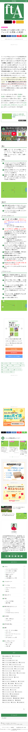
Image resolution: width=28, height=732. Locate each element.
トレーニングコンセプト (15, 569)
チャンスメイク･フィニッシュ (15, 633)
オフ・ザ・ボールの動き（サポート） (10, 660)
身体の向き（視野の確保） (9, 700)
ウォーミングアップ (8, 658)
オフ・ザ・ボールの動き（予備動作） (17, 363)
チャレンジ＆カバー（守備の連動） (10, 681)
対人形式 (14, 616)
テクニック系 (15, 642)
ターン (16, 677)
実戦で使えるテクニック (14, 606)
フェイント (4, 369)
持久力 (15, 591)
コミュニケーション (20, 668)
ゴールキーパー (14, 581)
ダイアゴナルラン (7, 679)
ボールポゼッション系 (15, 637)
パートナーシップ (15, 572)
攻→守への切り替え (8, 698)
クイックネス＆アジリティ (16, 664)
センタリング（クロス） (8, 677)
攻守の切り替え (14, 624)
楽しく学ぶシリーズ (14, 641)
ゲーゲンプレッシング (20, 666)
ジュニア (9, 365)
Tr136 (2, 96)
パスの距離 (11, 683)
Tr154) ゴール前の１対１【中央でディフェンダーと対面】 (13, 105)
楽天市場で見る (14, 352)
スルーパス (13, 675)
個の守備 (15, 602)
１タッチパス (6, 702)
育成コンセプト (15, 574)
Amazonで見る (14, 349)
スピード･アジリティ (15, 587)
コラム (14, 566)
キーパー (6, 664)
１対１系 (15, 646)
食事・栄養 (15, 576)
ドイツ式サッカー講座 (15, 570)
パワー (15, 589)
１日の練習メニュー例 (15, 578)
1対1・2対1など (4, 27)
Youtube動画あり (5, 363)
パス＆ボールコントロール (15, 612)
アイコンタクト (16, 656)
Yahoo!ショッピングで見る (14, 356)
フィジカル (14, 585)
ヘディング (13, 689)
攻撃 (14, 627)
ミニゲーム (15, 620)
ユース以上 (10, 369)
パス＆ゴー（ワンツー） (8, 685)
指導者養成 (14, 696)
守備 (14, 598)
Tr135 (19, 94)
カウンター (15, 632)
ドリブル (22, 365)
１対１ (14, 702)
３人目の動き (21, 702)
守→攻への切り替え (18, 369)
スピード (6, 675)
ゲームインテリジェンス (8, 668)
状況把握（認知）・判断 (19, 698)
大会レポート (14, 595)
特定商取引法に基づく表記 (21, 727)
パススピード (19, 683)
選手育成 (18, 700)
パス (3, 367)
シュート (4, 365)
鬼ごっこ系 (15, 644)
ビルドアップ (15, 635)
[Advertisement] (14, 50)
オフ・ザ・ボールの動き (15, 630)
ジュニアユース (16, 365)
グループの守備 (15, 601)
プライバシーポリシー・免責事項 (8, 727)
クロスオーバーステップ (8, 666)
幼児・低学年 (6, 696)
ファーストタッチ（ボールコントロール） (13, 367)
